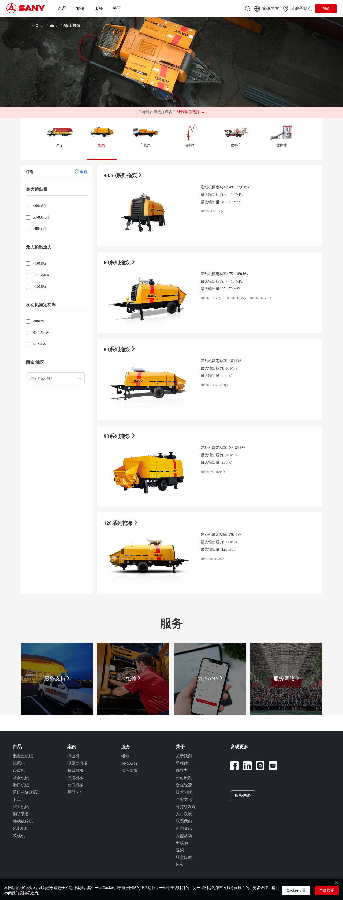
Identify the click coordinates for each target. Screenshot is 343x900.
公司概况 (184, 778)
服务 (98, 8)
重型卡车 (75, 792)
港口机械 (21, 785)
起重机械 (75, 770)
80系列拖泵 (118, 349)
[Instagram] (260, 765)
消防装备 (21, 814)
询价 (326, 8)
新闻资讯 (184, 828)
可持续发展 (186, 807)
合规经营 (184, 785)
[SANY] (25, 8)
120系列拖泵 (119, 523)
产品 (62, 8)
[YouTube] (273, 765)
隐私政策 (30, 892)
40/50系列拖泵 (121, 175)
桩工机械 (21, 807)
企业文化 (184, 799)
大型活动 (184, 835)
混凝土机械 (70, 25)
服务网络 (129, 770)
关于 (117, 8)
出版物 (182, 843)
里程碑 (182, 763)
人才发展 (184, 814)
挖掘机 (19, 763)
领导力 (182, 770)
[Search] (247, 8)
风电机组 (21, 828)
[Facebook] (234, 765)
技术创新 (184, 792)
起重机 (19, 770)
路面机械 (21, 778)
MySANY (129, 763)
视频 (180, 850)
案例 (80, 8)
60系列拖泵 (118, 262)
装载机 (19, 835)
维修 (125, 756)
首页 (35, 25)
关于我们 (184, 756)
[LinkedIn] (247, 765)
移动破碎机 (23, 821)
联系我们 (184, 821)
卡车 (17, 799)
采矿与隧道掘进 (27, 792)
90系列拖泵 (118, 436)
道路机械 (75, 778)
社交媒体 (184, 857)
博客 (180, 864)
